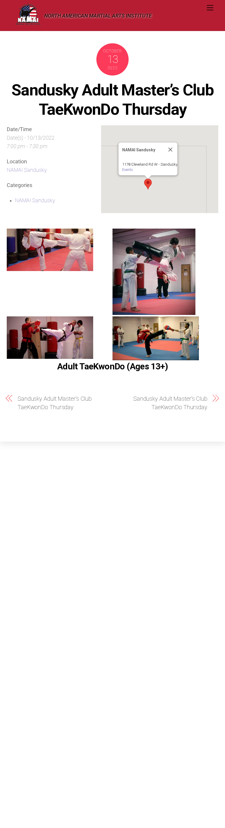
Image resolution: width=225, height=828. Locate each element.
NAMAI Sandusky (27, 170)
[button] (148, 184)
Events (127, 169)
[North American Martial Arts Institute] (28, 23)
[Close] (170, 150)
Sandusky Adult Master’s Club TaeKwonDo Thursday (112, 99)
